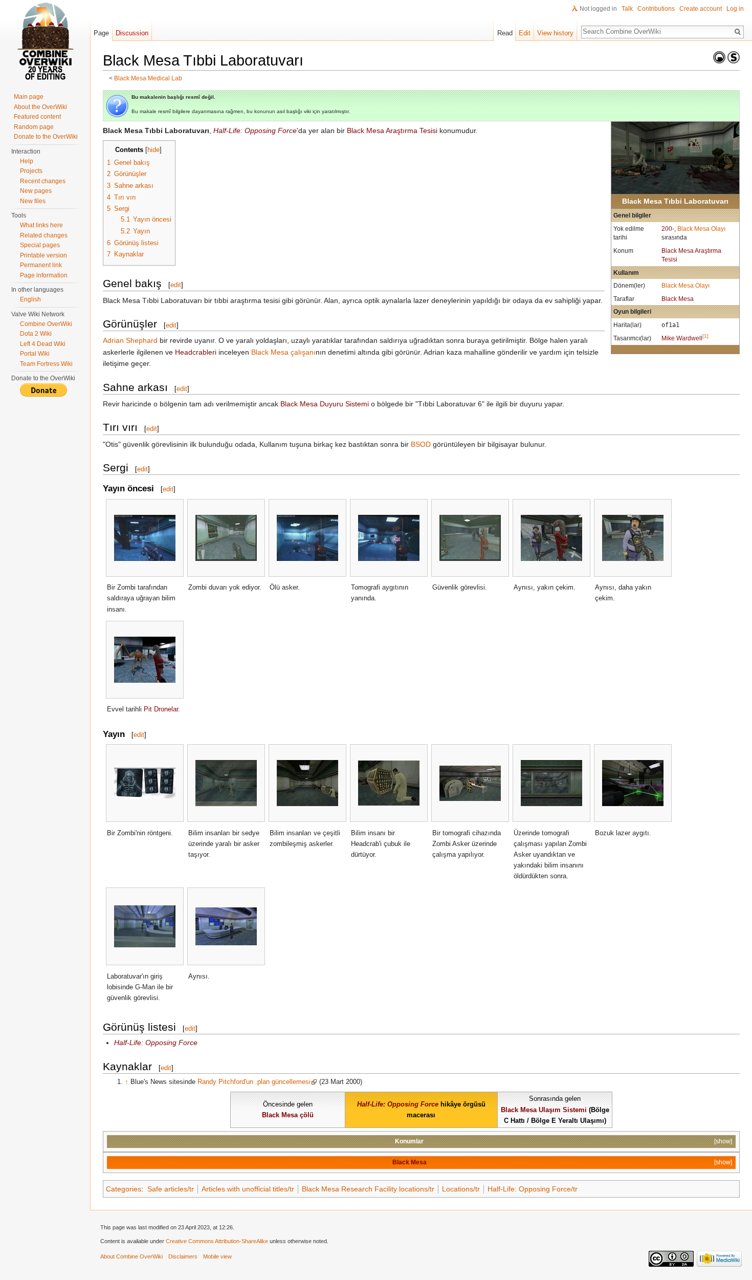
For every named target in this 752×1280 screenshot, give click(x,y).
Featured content (37, 116)
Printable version (43, 255)
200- (667, 228)
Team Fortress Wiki (46, 363)
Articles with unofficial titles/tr (248, 1189)
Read (505, 33)
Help (26, 161)
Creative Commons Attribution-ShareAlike (217, 1241)
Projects (31, 171)
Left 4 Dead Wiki (42, 344)
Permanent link (41, 265)
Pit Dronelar (161, 709)
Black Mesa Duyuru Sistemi (324, 404)
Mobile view (217, 1256)
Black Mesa (677, 298)
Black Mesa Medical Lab (148, 78)
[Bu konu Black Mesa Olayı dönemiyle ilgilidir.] (719, 57)
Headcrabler (195, 352)
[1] (705, 336)
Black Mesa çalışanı (283, 352)
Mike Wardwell (681, 338)
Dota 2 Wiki (36, 333)
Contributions (656, 8)
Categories (123, 1189)
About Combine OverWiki (131, 1256)
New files (33, 201)
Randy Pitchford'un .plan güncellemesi (254, 1082)
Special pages (40, 245)
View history (555, 33)
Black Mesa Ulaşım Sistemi (544, 1110)
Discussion (132, 33)
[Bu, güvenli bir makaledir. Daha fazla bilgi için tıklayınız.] (733, 57)
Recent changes (42, 181)
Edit (524, 33)
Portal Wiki (35, 353)
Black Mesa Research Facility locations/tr (368, 1189)
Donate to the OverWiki (46, 136)
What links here (41, 225)
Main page (28, 96)
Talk (627, 8)
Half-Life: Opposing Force (255, 130)
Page (101, 33)
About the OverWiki (40, 107)
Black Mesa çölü (288, 1115)
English (30, 299)
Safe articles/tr (170, 1189)
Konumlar (409, 1141)
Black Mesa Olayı (701, 228)
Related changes (44, 235)
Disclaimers (182, 1256)
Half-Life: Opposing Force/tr (533, 1189)
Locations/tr (461, 1189)
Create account (700, 8)
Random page (34, 127)
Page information (44, 275)
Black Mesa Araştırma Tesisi (392, 130)
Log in (735, 8)
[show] (723, 1141)
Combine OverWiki (46, 324)
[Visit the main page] (45, 41)
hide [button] (153, 150)
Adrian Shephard (130, 340)
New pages (36, 190)
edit (175, 285)
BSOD (421, 444)
